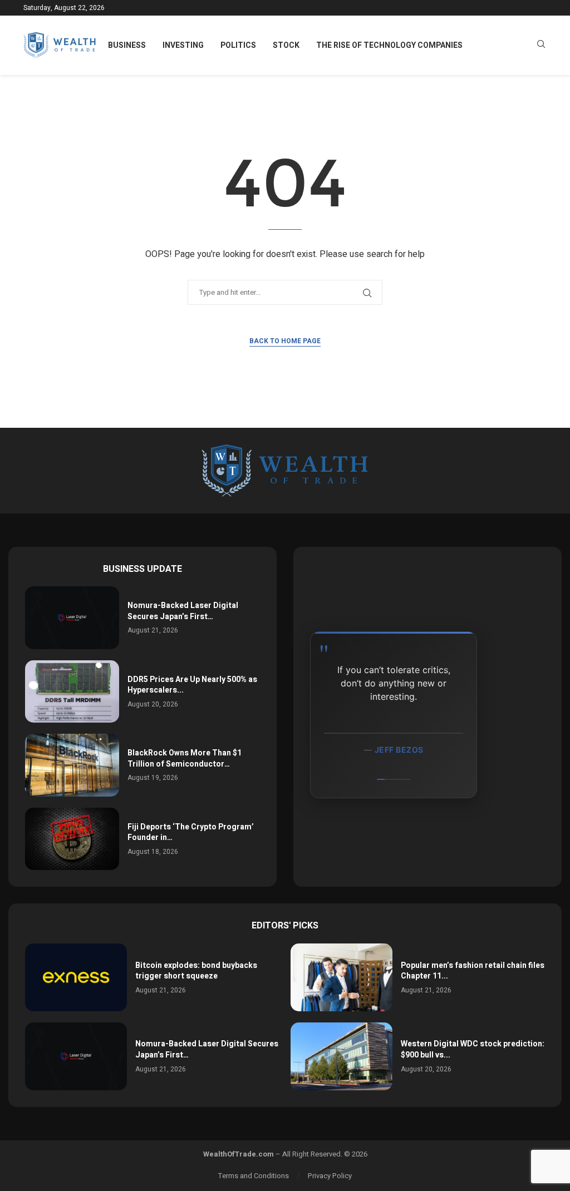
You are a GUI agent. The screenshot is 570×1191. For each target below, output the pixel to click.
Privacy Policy (330, 1175)
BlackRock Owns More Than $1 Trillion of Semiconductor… (184, 758)
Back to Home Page (285, 341)
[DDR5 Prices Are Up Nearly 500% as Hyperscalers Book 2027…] (72, 691)
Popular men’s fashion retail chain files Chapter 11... (472, 971)
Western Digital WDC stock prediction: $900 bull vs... (472, 1049)
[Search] (541, 46)
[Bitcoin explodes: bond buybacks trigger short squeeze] (76, 977)
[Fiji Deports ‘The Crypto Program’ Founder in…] (72, 839)
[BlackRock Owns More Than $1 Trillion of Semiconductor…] (72, 765)
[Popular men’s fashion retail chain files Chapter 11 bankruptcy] (341, 977)
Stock (286, 45)
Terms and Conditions (253, 1175)
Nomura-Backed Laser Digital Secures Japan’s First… (182, 611)
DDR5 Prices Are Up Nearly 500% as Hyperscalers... (192, 685)
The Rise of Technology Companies (389, 45)
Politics (238, 45)
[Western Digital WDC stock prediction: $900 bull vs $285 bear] (341, 1056)
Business (127, 45)
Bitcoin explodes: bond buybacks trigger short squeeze (196, 971)
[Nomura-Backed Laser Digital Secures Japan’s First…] (72, 617)
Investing (183, 45)
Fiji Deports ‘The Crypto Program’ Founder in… (190, 832)
